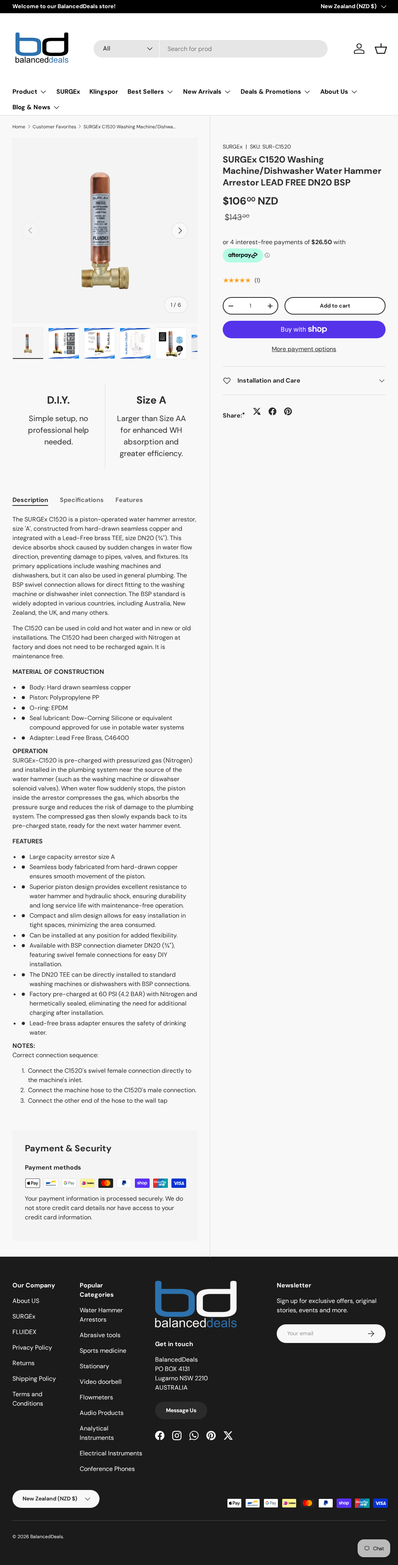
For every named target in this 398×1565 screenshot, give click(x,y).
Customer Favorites (54, 127)
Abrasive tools (100, 1335)
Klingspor (103, 91)
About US (25, 1301)
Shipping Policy (34, 1378)
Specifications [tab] (82, 500)
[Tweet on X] (257, 411)
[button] (380, 48)
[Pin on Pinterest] (288, 411)
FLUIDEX (24, 1332)
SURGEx (68, 91)
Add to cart (335, 305)
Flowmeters (96, 1397)
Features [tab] (129, 500)
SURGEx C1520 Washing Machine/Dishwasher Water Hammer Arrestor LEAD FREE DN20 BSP (130, 127)
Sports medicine (103, 1350)
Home (18, 127)
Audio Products (102, 1413)
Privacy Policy (32, 1347)
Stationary (94, 1366)
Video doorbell (101, 1382)
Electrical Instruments (111, 1453)
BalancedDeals (46, 1537)
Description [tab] (30, 500)
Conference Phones (107, 1469)
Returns (23, 1363)
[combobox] (211, 49)
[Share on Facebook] (272, 411)
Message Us (181, 1410)
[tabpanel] (104, 813)
